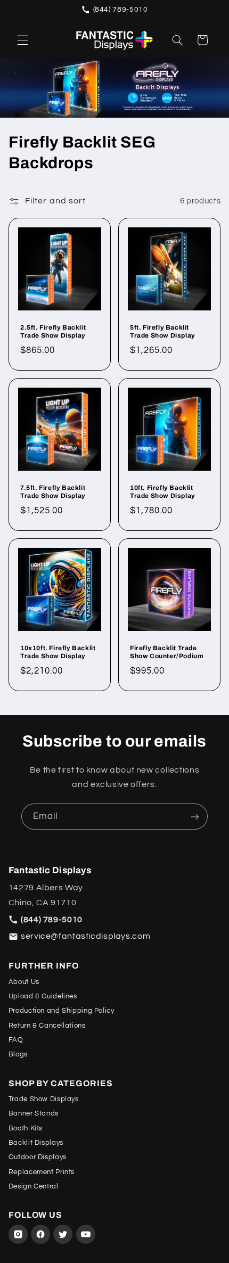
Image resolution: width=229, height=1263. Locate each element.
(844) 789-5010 (120, 9)
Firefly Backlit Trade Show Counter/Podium (166, 652)
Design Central (34, 1186)
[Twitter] (62, 1234)
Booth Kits (26, 1128)
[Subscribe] (195, 816)
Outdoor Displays (38, 1157)
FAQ (16, 1040)
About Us (24, 982)
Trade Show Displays (44, 1099)
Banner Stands (34, 1113)
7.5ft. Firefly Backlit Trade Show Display (53, 491)
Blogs (18, 1054)
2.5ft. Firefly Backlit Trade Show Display (53, 331)
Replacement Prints (42, 1172)
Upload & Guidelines (43, 996)
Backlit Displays (36, 1142)
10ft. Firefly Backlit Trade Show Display (162, 491)
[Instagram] (18, 1234)
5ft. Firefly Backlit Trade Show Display (162, 331)
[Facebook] (40, 1234)
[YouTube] (85, 1234)
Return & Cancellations (47, 1025)
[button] (22, 40)
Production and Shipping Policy (61, 1010)
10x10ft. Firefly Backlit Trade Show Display (57, 652)
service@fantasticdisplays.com (85, 936)
